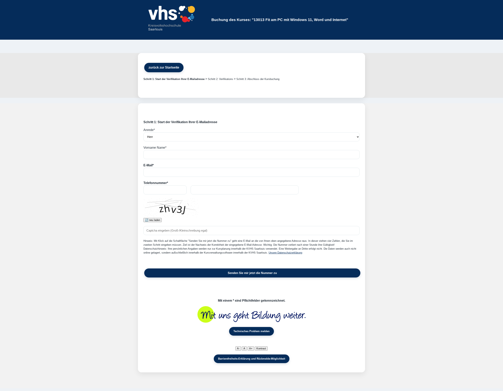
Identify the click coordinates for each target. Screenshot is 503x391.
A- (238, 348)
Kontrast (261, 348)
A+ (250, 348)
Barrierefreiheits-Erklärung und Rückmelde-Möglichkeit (251, 358)
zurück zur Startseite (164, 67)
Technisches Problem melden (251, 331)
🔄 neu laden (152, 220)
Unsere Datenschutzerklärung (285, 252)
